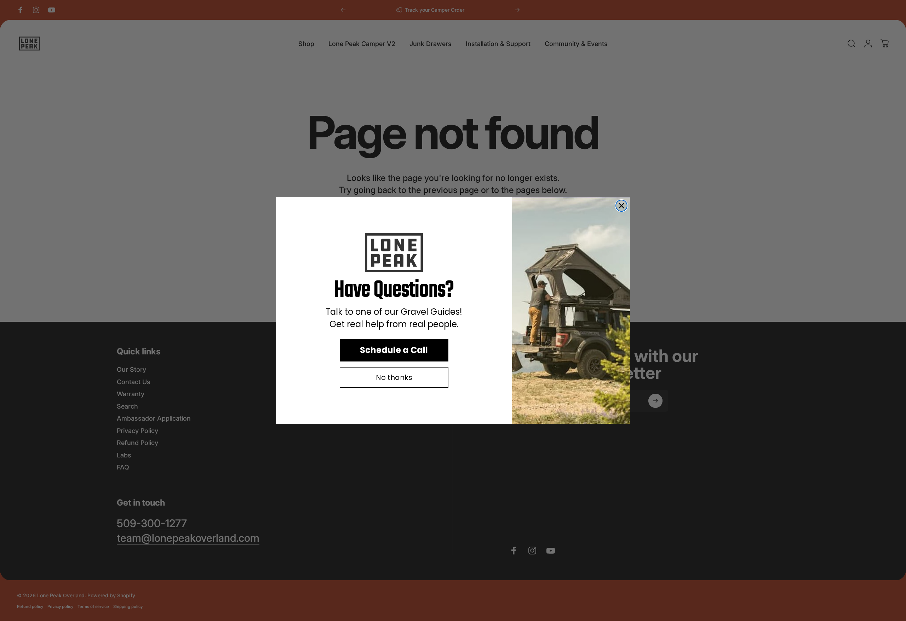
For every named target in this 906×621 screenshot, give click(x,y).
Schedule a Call (394, 350)
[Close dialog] (621, 205)
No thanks (394, 377)
